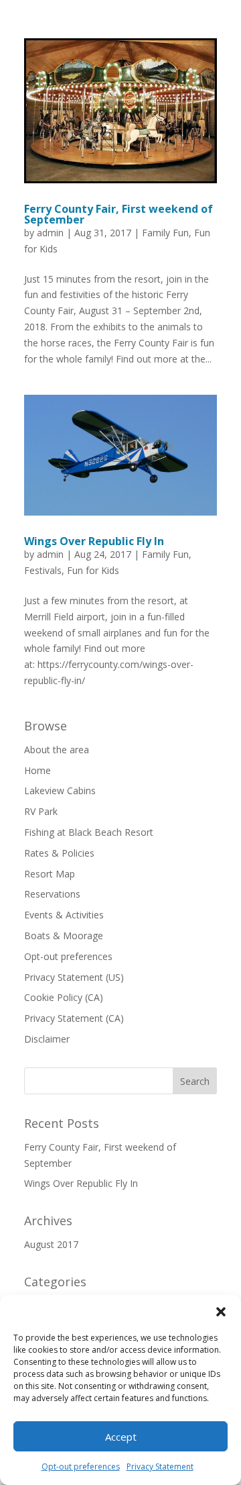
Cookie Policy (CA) (63, 997)
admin (50, 232)
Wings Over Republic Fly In (94, 541)
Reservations (52, 894)
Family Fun (165, 232)
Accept (121, 1436)
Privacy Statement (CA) (74, 1018)
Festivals (43, 570)
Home (37, 770)
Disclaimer (47, 1039)
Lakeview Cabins (60, 790)
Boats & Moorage (63, 935)
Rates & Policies (59, 853)
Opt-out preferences (81, 1466)
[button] (221, 1312)
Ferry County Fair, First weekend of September (118, 214)
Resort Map (49, 873)
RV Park (41, 811)
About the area (56, 749)
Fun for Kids (93, 570)
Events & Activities (64, 914)
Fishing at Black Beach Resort (88, 832)
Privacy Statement (160, 1466)
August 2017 (51, 1244)
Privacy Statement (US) (74, 977)
